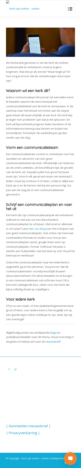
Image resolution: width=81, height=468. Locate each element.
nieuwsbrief (52, 341)
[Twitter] (15, 369)
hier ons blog (37, 229)
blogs (53, 332)
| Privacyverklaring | (23, 432)
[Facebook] (9, 369)
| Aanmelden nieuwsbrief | (28, 425)
